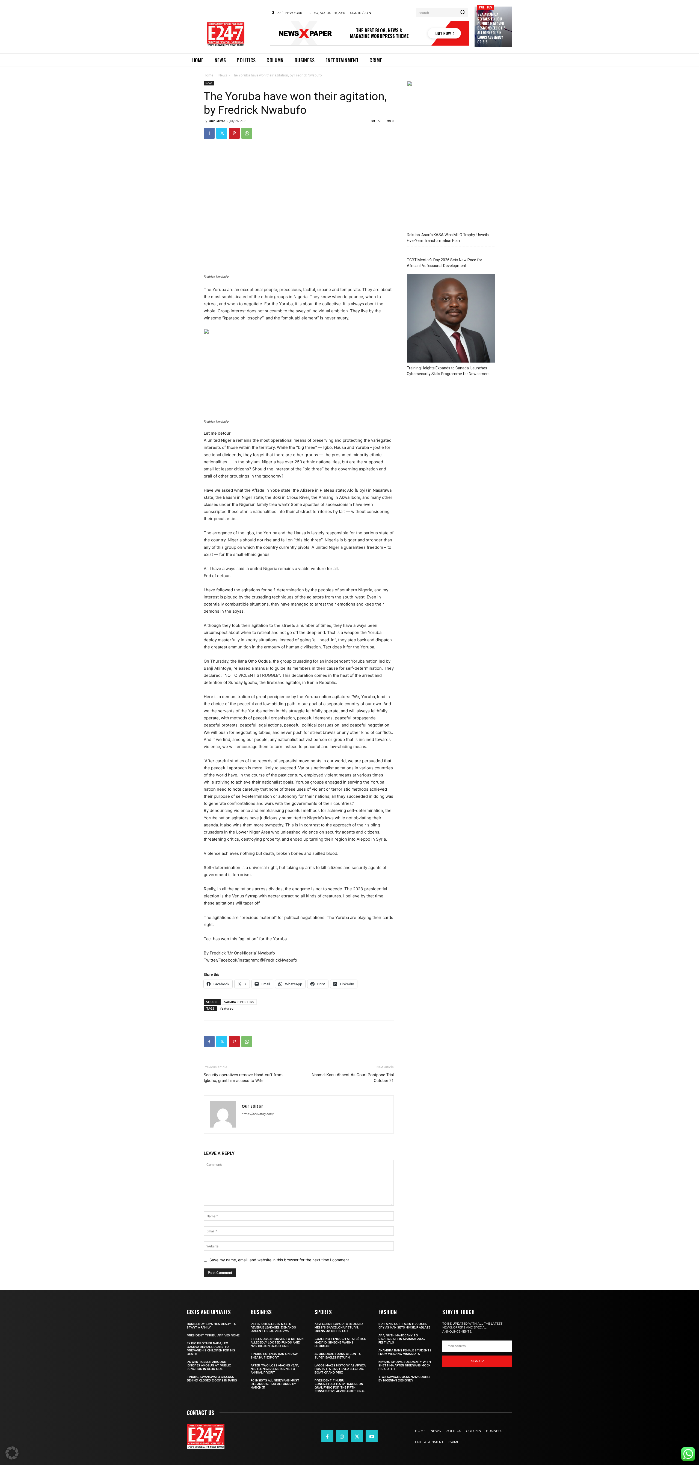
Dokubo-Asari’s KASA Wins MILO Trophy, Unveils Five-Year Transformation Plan (448, 238)
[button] (12, 1453)
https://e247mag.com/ (258, 1114)
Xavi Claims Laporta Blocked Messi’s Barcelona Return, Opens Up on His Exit (339, 1327)
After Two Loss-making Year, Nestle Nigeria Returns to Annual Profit (275, 1369)
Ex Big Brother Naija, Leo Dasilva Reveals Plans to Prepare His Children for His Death (211, 1349)
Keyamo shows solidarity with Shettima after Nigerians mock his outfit (404, 1365)
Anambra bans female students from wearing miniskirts (404, 1352)
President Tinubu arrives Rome (213, 1335)
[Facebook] (209, 133)
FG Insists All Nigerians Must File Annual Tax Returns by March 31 (275, 1384)
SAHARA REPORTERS (239, 1002)
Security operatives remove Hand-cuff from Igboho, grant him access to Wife (243, 1077)
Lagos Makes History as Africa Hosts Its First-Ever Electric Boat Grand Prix (340, 1369)
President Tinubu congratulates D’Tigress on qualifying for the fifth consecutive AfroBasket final (340, 1386)
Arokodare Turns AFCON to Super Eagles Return (338, 1355)
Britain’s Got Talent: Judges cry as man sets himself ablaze (404, 1325)
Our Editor (217, 121)
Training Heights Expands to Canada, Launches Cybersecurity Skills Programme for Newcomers (448, 371)
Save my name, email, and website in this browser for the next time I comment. (279, 1260)
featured (226, 1008)
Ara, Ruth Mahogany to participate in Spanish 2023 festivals (401, 1339)
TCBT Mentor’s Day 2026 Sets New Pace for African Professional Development (444, 263)
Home (208, 75)
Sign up (477, 1361)
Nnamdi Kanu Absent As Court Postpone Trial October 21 (353, 1077)
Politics (485, 7)
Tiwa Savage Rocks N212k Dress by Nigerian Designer (404, 1378)
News (222, 75)
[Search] (462, 12)
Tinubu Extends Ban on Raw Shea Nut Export (274, 1355)
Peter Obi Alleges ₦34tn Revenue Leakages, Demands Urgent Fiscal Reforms (273, 1327)
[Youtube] (372, 1436)
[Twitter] (221, 133)
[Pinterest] (234, 133)
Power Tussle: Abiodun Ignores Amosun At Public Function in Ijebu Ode (209, 1365)
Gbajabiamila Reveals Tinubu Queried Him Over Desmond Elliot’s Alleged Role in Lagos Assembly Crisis (491, 28)
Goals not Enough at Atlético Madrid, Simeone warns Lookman (340, 1342)
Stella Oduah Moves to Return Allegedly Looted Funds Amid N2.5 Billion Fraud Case (277, 1342)
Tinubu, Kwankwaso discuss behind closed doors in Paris (212, 1378)
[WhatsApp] (246, 133)
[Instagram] (342, 1436)
